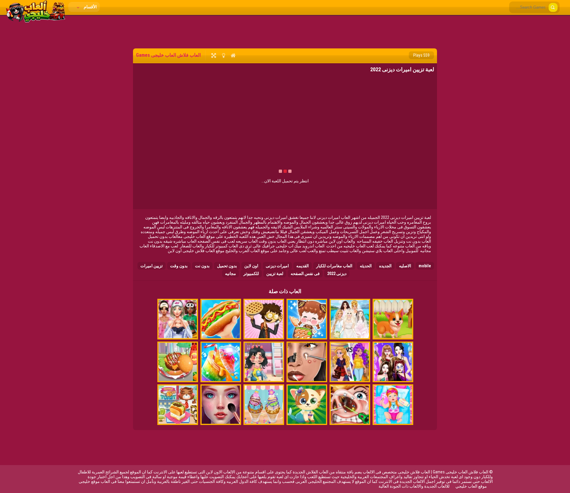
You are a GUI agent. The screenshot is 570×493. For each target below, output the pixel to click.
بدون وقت (179, 265)
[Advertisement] (285, 31)
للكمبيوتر (251, 273)
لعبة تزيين (274, 273)
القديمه (302, 265)
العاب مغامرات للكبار (334, 265)
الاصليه (405, 265)
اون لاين (251, 265)
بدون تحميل (227, 265)
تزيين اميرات (151, 265)
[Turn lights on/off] (223, 55)
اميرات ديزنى (277, 265)
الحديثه (366, 265)
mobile (425, 265)
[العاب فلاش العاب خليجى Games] (35, 21)
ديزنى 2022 (336, 273)
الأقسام (90, 6)
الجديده (385, 265)
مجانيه (230, 273)
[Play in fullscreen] (213, 55)
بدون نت (202, 265)
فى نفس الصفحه (305, 273)
